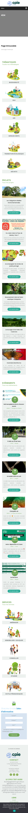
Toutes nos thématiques (10, 64)
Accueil (14, 800)
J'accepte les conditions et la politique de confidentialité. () (13, 730)
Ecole (3, 787)
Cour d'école (17, 785)
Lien (11, 731)
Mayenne (18, 791)
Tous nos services (8, 604)
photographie (7, 792)
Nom (13, 725)
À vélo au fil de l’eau (14, 441)
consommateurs (8, 785)
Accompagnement (10, 782)
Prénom (13, 720)
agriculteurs (20, 782)
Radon (13, 792)
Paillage (24, 790)
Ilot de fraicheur (19, 789)
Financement (12, 789)
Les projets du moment (14, 790)
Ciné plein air (14, 511)
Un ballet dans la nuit (14, 476)
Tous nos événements (9, 385)
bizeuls (19, 783)
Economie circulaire (11, 787)
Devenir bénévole (14, 802)
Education (22, 787)
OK (14, 810)
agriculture (10, 783)
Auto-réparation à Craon (14, 544)
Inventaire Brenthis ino (14, 363)
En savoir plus (14, 213)
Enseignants (5, 789)
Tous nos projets (8, 182)
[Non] (26, 807)
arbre (15, 783)
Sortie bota (14, 577)
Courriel (14, 715)
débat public (23, 785)
